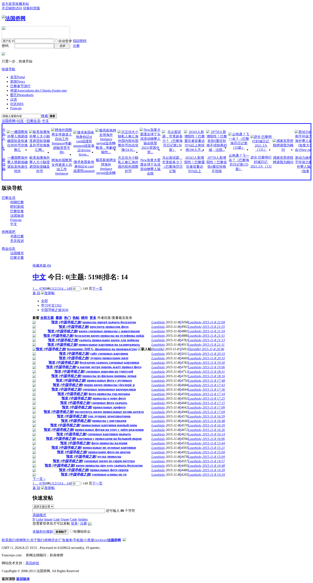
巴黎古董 (17, 257)
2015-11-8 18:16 (213, 376)
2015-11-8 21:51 (213, 335)
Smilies (83, 519)
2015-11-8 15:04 (213, 452)
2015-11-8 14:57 (213, 461)
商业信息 (8, 248)
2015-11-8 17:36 (213, 389)
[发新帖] (48, 293)
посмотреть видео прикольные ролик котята (109, 412)
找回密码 (79, 41)
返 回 (36, 293)
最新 (59, 318)
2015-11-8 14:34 (213, 474)
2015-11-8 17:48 (213, 380)
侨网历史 (51, 540)
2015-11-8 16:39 (213, 425)
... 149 (67, 288)
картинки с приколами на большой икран (109, 438)
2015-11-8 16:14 (213, 434)
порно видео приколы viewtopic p (109, 385)
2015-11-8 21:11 (213, 344)
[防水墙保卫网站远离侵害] (124, 540)
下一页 (97, 288)
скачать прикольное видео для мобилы (109, 340)
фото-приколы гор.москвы (109, 394)
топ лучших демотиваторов (109, 416)
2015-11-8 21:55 (213, 326)
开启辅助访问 (12, 8)
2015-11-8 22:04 (213, 322)
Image (48, 519)
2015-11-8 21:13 (213, 340)
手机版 (78, 540)
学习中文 (51, 305)
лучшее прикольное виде (109, 358)
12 (54, 288)
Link (56, 519)
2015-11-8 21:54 (213, 331)
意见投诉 (17, 241)
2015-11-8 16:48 (213, 421)
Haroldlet (157, 349)
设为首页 (8, 4)
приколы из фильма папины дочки (109, 376)
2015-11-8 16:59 (213, 416)
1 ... (35, 288)
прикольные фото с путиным (109, 380)
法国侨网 (8, 121)
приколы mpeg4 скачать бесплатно (109, 322)
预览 (54, 322)
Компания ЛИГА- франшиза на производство (102, 349)
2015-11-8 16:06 (213, 439)
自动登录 (65, 41)
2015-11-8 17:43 (213, 385)
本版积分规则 (43, 531)
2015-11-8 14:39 (213, 470)
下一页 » (39, 479)
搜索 (44, 116)
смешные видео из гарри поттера (109, 461)
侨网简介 (23, 540)
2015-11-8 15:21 (213, 448)
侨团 (38, 90)
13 (58, 288)
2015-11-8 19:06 (213, 367)
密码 (5, 46)
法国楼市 (17, 253)
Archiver (101, 540)
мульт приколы (109, 456)
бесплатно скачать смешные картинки (109, 362)
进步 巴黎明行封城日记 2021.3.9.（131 (254, 162)
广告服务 (65, 540)
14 (61, 288)
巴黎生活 (33, 121)
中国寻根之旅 (54, 310)
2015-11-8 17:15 (213, 403)
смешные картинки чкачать (109, 434)
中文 (45, 121)
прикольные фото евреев (109, 470)
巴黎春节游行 (20, 86)
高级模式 (39, 515)
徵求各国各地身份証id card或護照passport (77, 166)
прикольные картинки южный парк (109, 425)
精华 (84, 318)
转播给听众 (81, 531)
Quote (65, 519)
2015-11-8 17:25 (213, 398)
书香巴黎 (17, 236)
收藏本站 (22, 4)
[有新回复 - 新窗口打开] (34, 323)
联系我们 (8, 540)
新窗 (36, 318)
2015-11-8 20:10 (213, 358)
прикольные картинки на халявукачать (109, 344)
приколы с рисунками (109, 420)
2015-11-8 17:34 (213, 394)
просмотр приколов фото (109, 326)
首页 (17, 77)
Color (39, 519)
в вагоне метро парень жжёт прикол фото (109, 367)
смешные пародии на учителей (109, 371)
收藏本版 (42, 265)
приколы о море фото (109, 398)
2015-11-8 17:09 (213, 407)
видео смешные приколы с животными (109, 331)
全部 (44, 301)
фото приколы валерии (109, 443)
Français (16, 108)
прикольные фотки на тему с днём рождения (109, 429)
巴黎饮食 (17, 211)
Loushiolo (158, 322)
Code (73, 519)
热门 (67, 318)
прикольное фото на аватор (109, 452)
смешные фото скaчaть (109, 403)
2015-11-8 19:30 (213, 363)
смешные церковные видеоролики (109, 389)
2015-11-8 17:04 (213, 412)
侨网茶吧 (8, 232)
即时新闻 (17, 206)
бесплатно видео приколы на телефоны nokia (109, 335)
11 (51, 288)
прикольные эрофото (109, 407)
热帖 (76, 318)
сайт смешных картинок (109, 353)
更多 (93, 318)
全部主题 (47, 318)
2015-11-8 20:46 (213, 349)
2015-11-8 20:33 (213, 354)
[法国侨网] (14, 18)
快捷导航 (8, 69)
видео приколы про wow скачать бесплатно (109, 465)
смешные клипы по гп (109, 474)
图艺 (21, 95)
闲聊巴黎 (17, 202)
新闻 (17, 81)
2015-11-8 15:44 (213, 443)
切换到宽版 (31, 8)
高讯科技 (32, 563)
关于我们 (37, 540)
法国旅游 (17, 215)
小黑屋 (89, 540)
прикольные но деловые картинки (109, 447)
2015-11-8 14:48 (213, 465)
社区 (17, 104)
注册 (76, 46)
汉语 (13, 99)
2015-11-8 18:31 (213, 371)
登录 (74, 523)
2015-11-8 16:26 (213, 430)
